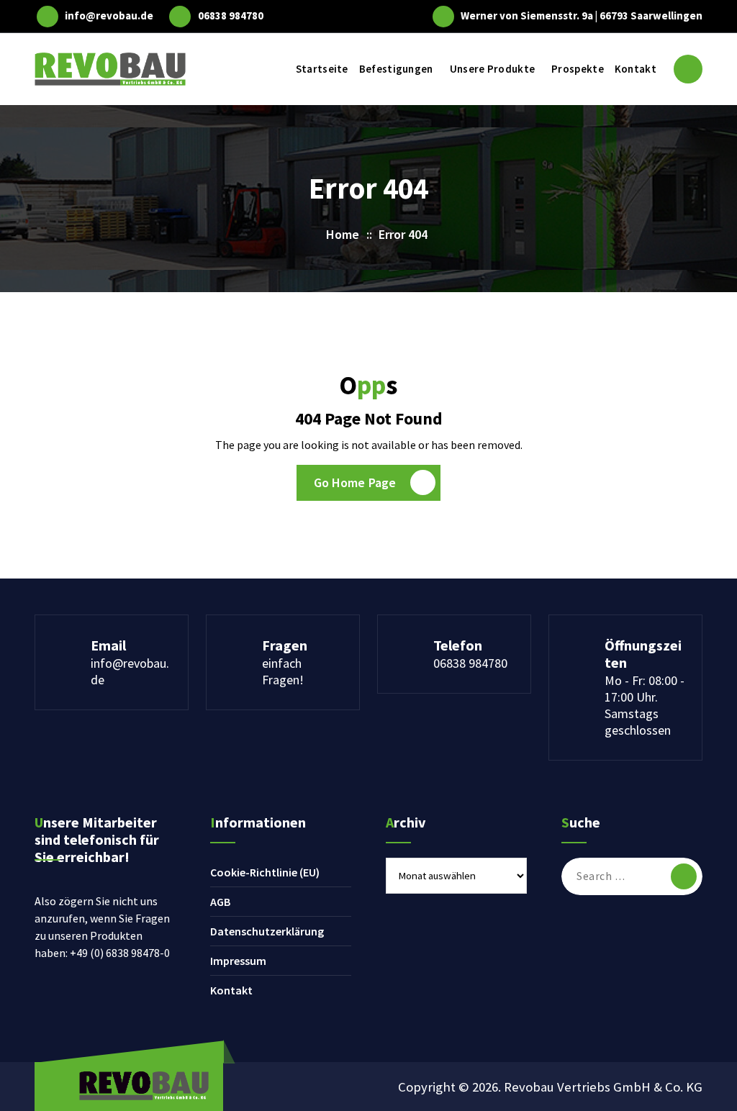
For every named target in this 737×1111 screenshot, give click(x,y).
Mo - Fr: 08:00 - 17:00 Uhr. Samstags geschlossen (644, 705)
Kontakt (635, 69)
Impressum (238, 960)
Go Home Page (355, 482)
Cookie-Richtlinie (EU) (265, 872)
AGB (220, 901)
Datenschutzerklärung (267, 931)
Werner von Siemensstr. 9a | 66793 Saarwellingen (581, 15)
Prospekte (577, 69)
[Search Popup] (688, 69)
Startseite (322, 69)
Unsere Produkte (492, 69)
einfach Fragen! (283, 671)
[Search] (684, 876)
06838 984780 (230, 15)
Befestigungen (396, 69)
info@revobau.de (109, 15)
